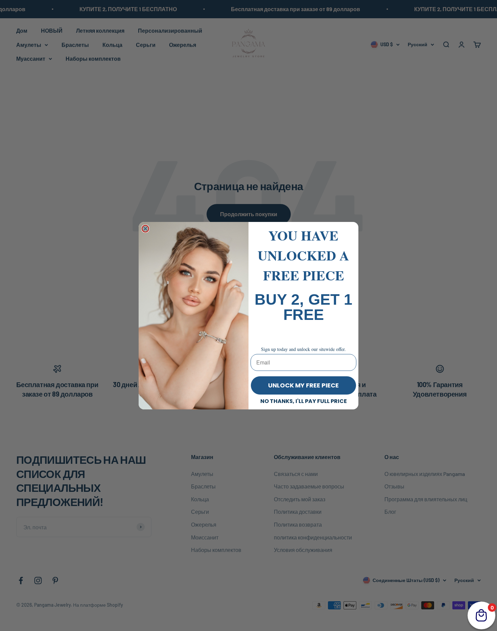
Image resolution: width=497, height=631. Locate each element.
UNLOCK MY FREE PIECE (303, 385)
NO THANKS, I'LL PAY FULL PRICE (303, 401)
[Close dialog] (145, 228)
